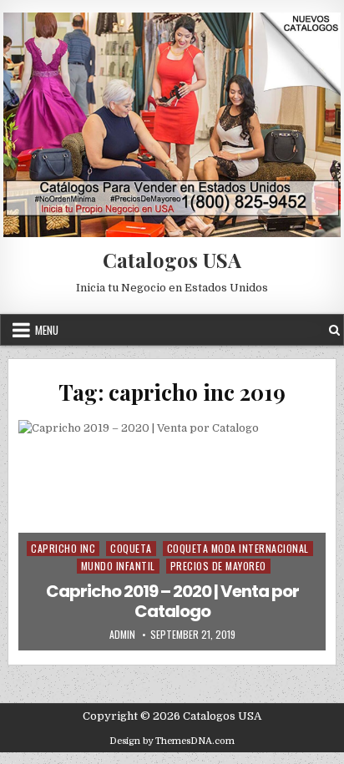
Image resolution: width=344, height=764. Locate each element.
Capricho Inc (63, 548)
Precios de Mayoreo (218, 566)
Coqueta (131, 548)
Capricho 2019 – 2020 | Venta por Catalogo (172, 601)
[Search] (334, 330)
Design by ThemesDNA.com (172, 741)
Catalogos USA (172, 259)
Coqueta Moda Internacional (238, 548)
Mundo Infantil (118, 566)
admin (122, 635)
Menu (46, 329)
